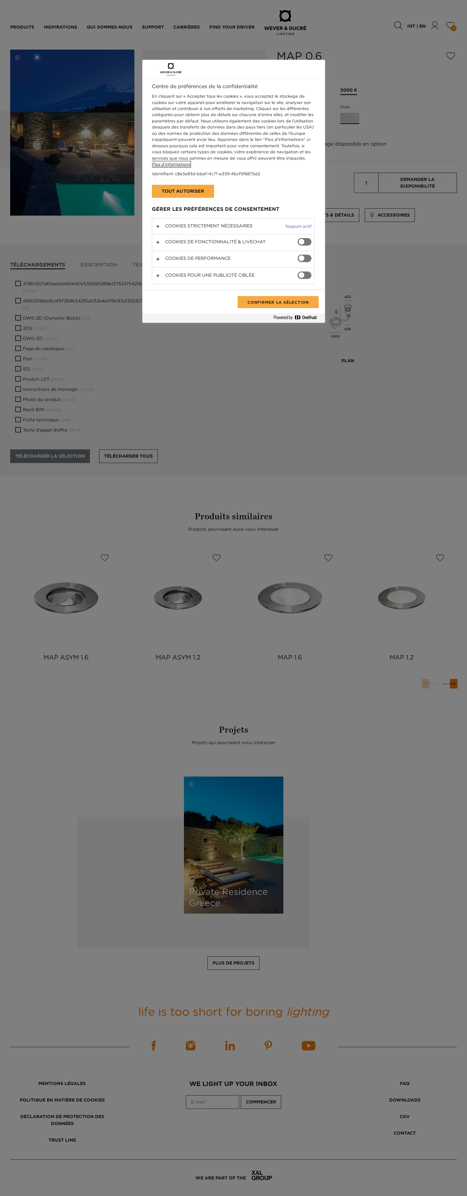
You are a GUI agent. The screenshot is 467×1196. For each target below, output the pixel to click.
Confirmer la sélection (277, 302)
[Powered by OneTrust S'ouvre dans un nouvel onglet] (298, 319)
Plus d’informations (171, 164)
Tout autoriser (183, 191)
